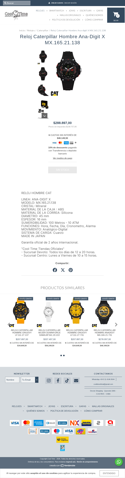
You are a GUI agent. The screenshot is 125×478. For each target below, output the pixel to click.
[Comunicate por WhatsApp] (119, 462)
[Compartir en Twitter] (63, 270)
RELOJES (40, 10)
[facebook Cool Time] (57, 380)
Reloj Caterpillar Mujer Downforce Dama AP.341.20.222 (49, 332)
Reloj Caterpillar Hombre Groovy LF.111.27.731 (77, 332)
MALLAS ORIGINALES (70, 15)
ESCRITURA (85, 10)
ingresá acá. (71, 462)
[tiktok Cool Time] (67, 380)
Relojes (31, 30)
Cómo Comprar (93, 19)
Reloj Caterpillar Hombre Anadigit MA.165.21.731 (105, 332)
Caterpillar (42, 30)
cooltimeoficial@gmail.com (103, 384)
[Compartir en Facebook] (55, 270)
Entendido (109, 473)
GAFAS (99, 10)
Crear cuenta (57, 3)
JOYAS (71, 10)
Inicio (22, 30)
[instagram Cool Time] (48, 380)
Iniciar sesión (70, 3)
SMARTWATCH (56, 10)
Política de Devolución (66, 19)
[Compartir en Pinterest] (71, 270)
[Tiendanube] (62, 466)
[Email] (76, 380)
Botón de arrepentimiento (87, 462)
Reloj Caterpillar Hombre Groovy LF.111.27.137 (22, 332)
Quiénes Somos (94, 15)
